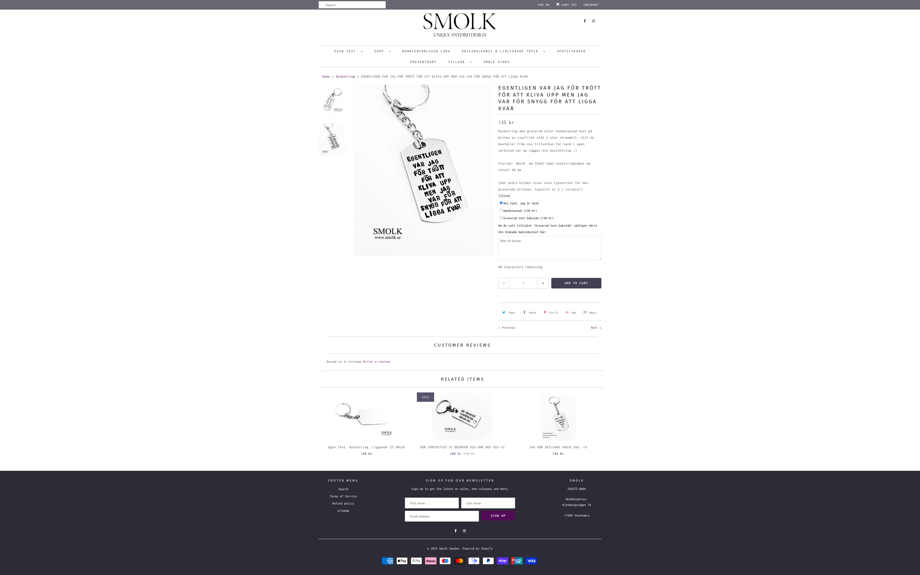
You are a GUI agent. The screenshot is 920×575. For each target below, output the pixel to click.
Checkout (591, 4)
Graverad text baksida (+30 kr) (528, 218)
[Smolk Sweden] (460, 26)
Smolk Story (496, 61)
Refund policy (343, 503)
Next (595, 327)
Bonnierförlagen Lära (426, 51)
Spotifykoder (571, 51)
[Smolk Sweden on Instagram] (593, 21)
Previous (507, 327)
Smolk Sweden (449, 548)
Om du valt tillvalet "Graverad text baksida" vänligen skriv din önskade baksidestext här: (547, 229)
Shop (380, 51)
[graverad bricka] (424, 170)
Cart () (568, 4)
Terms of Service (343, 496)
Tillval (504, 196)
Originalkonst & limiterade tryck (501, 51)
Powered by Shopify (478, 548)
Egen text (346, 51)
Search (343, 489)
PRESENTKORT (423, 61)
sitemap (343, 510)
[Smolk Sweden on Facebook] (585, 21)
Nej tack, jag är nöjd (521, 203)
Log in (543, 4)
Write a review (376, 361)
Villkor (457, 61)
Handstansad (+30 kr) (520, 211)
